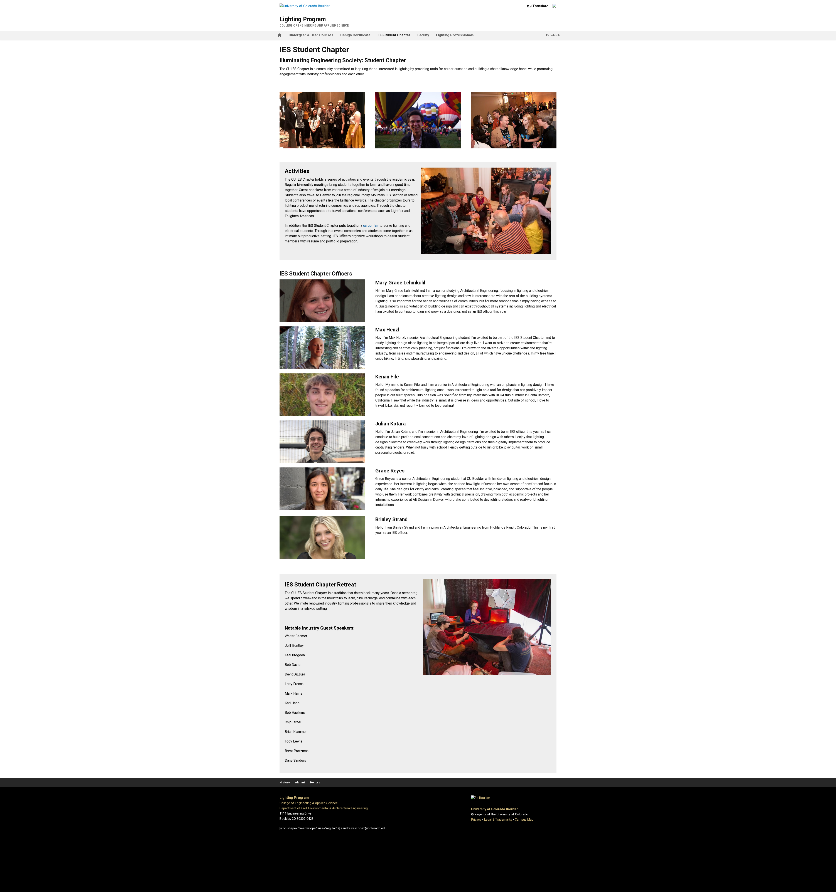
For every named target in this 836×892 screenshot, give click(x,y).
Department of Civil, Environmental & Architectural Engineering (324, 808)
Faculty (423, 35)
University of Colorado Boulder (494, 809)
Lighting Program (303, 19)
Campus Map (524, 819)
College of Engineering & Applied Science (309, 803)
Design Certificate (355, 35)
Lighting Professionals (455, 35)
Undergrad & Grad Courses (311, 35)
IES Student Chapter (394, 35)
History (285, 782)
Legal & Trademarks (498, 819)
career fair (371, 225)
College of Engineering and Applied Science (314, 25)
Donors (315, 782)
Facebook (553, 35)
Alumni (300, 782)
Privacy (476, 819)
